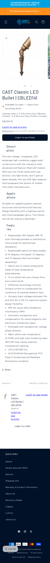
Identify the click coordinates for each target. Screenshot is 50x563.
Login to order (23, 426)
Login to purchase (25, 137)
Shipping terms (7, 131)
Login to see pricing (14, 127)
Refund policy (22, 553)
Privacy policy (36, 553)
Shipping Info (12, 481)
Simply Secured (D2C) (17, 468)
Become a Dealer (14, 500)
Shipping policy (34, 557)
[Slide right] (31, 86)
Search (9, 461)
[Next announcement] (45, 4)
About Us (10, 493)
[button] (6, 22)
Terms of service (18, 557)
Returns (9, 474)
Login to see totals (37, 394)
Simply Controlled (23, 549)
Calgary (9, 506)
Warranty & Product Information (22, 487)
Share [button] (8, 369)
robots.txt (11, 519)
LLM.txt (9, 513)
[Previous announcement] (5, 4)
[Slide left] (19, 86)
